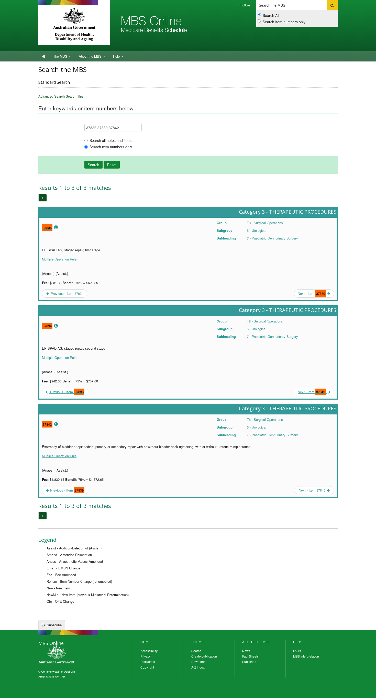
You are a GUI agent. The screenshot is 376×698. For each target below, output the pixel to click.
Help (117, 56)
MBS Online (70, 655)
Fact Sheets (250, 656)
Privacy (145, 656)
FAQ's (297, 651)
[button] (366, 690)
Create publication (204, 656)
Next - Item (311, 293)
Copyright (147, 667)
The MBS (60, 56)
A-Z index (198, 667)
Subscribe (54, 624)
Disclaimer (147, 661)
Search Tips (75, 96)
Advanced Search (51, 96)
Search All (271, 15)
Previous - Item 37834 (66, 293)
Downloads (199, 661)
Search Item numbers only (284, 21)
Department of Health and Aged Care (74, 24)
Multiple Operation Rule (59, 259)
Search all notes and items (111, 140)
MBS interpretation (306, 656)
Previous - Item (66, 391)
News (246, 651)
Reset (111, 164)
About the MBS (91, 56)
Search (93, 164)
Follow (244, 5)
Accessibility (149, 651)
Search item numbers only (111, 146)
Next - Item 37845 (312, 490)
